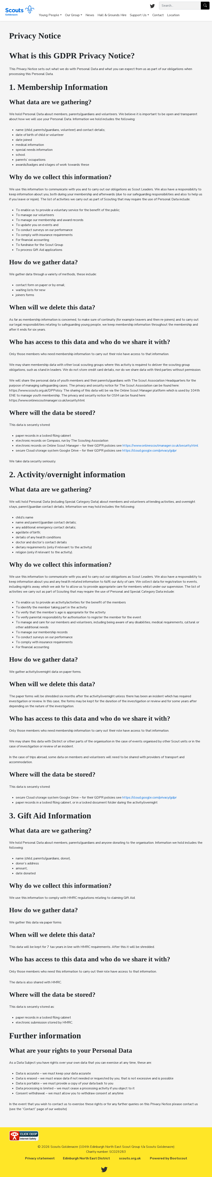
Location (173, 15)
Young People (49, 15)
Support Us (138, 15)
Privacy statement (40, 1158)
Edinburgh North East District (86, 1158)
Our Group (72, 15)
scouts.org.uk (130, 1158)
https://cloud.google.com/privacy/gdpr (149, 450)
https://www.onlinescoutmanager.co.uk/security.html (160, 445)
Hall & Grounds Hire (112, 15)
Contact (158, 15)
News (90, 15)
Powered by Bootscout (168, 1158)
